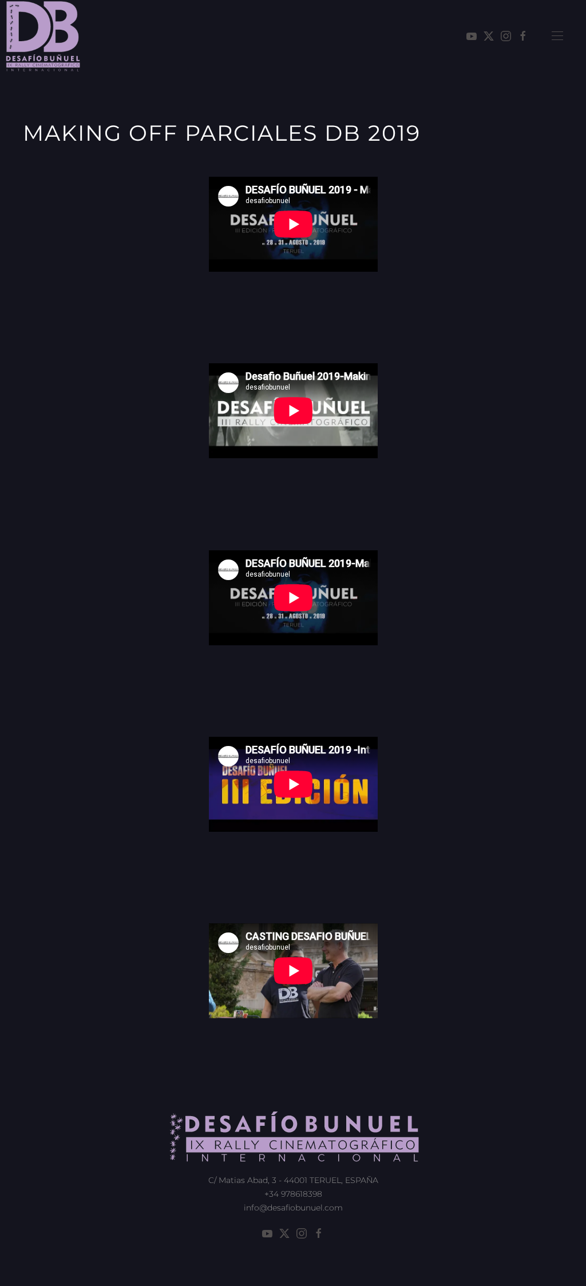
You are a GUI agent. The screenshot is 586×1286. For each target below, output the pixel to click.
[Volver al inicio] (43, 36)
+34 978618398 (293, 1194)
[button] (557, 36)
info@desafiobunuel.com (293, 1207)
